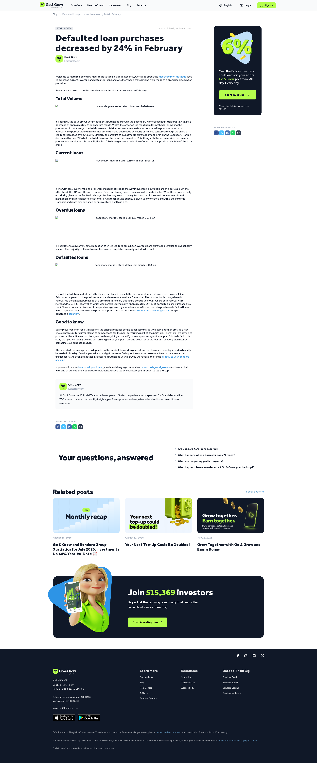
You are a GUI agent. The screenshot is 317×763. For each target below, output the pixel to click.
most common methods (172, 76)
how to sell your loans (90, 367)
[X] (63, 426)
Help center (115, 5)
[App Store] (64, 717)
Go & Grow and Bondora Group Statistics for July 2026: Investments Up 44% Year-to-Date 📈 (86, 549)
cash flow (74, 313)
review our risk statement (168, 732)
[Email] (80, 426)
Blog (129, 5)
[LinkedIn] (69, 426)
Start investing (235, 94)
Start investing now (145, 622)
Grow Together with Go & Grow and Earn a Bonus (229, 547)
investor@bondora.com (65, 708)
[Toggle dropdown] (220, 5)
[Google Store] (89, 717)
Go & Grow (76, 5)
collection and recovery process (152, 310)
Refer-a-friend (95, 5)
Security (141, 5)
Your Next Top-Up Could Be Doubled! (157, 544)
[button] (217, 448)
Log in (248, 5)
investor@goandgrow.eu (156, 367)
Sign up (268, 5)
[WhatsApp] (74, 426)
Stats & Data (64, 28)
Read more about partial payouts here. (238, 740)
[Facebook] (57, 426)
